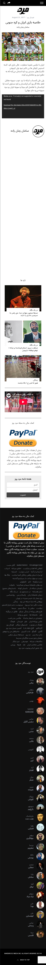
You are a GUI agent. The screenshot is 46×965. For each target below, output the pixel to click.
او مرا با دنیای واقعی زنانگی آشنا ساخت (27, 575)
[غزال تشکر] (38, 778)
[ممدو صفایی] (38, 866)
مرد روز (31, 672)
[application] (23, 106)
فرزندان (20, 621)
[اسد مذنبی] (38, 730)
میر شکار (16, 641)
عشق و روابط (23, 615)
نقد (24, 645)
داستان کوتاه (23, 588)
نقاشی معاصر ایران (34, 645)
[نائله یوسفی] (38, 856)
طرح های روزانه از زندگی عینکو (30, 612)
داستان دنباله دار (35, 588)
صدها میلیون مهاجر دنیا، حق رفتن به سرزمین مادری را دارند (24, 314)
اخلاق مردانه (16, 568)
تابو (29, 582)
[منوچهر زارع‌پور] (38, 808)
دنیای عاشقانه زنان (35, 595)
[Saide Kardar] (38, 710)
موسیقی (24, 641)
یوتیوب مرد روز (24, 648)
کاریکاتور (39, 628)
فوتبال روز (30, 17)
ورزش (13, 645)
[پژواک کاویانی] (38, 798)
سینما (14, 608)
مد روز (28, 635)
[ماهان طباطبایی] (38, 691)
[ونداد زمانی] (38, 681)
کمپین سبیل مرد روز (13, 628)
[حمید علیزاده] (38, 788)
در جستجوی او (25, 592)
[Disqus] (23, 177)
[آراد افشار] (38, 769)
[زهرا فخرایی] (38, 827)
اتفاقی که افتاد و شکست (32, 568)
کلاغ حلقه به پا (28, 628)
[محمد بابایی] (38, 740)
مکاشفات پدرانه (36, 641)
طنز (41, 615)
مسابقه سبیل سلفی (16, 635)
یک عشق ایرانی (36, 648)
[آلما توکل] (38, 885)
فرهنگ (12, 621)
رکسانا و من (21, 595)
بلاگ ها (7, 575)
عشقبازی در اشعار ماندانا (32, 618)
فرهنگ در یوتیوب (35, 625)
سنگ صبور (22, 608)
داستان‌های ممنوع (9, 588)
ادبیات (7, 568)
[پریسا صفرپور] (38, 846)
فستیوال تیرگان (21, 625)
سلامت (39, 608)
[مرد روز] (38, 672)
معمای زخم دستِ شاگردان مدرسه (29, 638)
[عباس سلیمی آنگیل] (38, 720)
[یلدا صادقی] (38, 876)
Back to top (25, 960)
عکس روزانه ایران (35, 621)
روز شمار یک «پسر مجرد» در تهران (29, 598)
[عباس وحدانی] (38, 924)
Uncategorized (35, 565)
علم (26, 621)
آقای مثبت (11, 565)
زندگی (35, 380)
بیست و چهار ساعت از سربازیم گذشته (27, 578)
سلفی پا (31, 608)
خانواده (12, 585)
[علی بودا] (38, 905)
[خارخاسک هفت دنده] (38, 817)
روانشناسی (10, 595)
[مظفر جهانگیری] (38, 837)
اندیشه (14, 572)
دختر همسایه (37, 592)
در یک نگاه (34, 310)
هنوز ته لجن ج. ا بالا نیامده (28, 383)
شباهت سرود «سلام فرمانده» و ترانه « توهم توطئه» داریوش (23, 349)
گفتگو (34, 631)
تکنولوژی (23, 582)
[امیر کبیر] (38, 759)
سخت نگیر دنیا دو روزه (33, 605)
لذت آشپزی (25, 631)
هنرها (19, 645)
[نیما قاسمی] (38, 934)
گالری (40, 631)
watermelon (22, 565)
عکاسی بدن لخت (14, 618)
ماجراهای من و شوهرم (11, 631)
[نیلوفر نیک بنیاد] (38, 895)
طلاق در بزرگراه (11, 612)
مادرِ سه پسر (37, 635)
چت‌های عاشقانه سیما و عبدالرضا (29, 585)
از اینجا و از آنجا (36, 572)
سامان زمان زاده (23, 27)
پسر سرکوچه (37, 582)
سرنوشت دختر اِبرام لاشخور (12, 605)
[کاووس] (38, 749)
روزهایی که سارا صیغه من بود (31, 602)
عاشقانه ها (33, 615)
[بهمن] (38, 701)
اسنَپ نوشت (24, 572)
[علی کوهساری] (38, 914)
